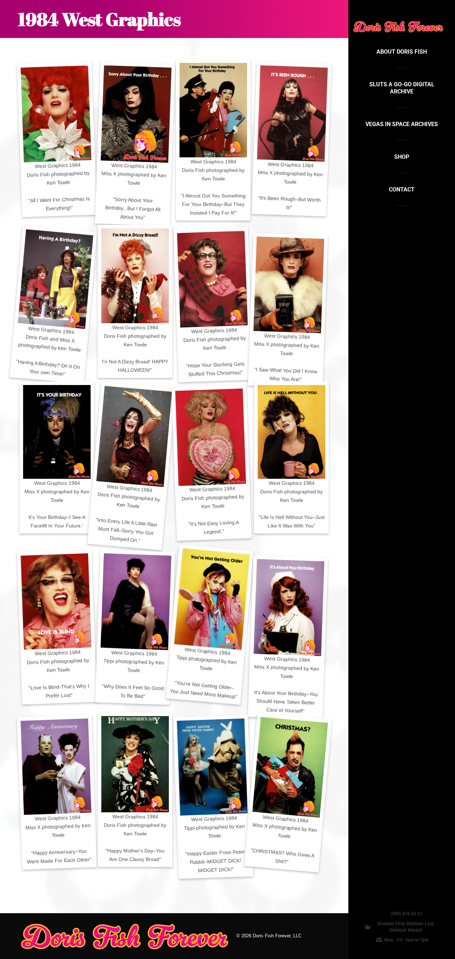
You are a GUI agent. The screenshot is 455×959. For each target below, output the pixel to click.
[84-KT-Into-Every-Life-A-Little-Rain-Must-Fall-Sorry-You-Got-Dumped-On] (134, 436)
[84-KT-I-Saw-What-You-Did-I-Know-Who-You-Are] (288, 285)
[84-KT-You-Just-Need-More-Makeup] (212, 599)
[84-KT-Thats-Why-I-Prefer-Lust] (56, 601)
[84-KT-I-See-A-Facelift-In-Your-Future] (57, 432)
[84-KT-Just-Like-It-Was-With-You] (291, 432)
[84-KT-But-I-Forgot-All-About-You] (136, 114)
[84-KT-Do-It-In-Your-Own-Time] (55, 279)
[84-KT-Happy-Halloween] (135, 275)
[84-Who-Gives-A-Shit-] (290, 767)
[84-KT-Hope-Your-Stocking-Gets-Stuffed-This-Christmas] (212, 279)
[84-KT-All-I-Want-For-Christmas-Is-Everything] (56, 114)
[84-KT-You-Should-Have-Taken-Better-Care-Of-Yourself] (288, 607)
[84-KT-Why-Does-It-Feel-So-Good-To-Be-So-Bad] (136, 601)
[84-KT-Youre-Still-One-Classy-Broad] (135, 764)
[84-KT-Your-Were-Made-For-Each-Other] (56, 766)
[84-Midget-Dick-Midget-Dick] (212, 767)
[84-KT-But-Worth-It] (292, 113)
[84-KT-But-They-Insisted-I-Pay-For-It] (213, 110)
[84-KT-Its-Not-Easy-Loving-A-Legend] (210, 437)
